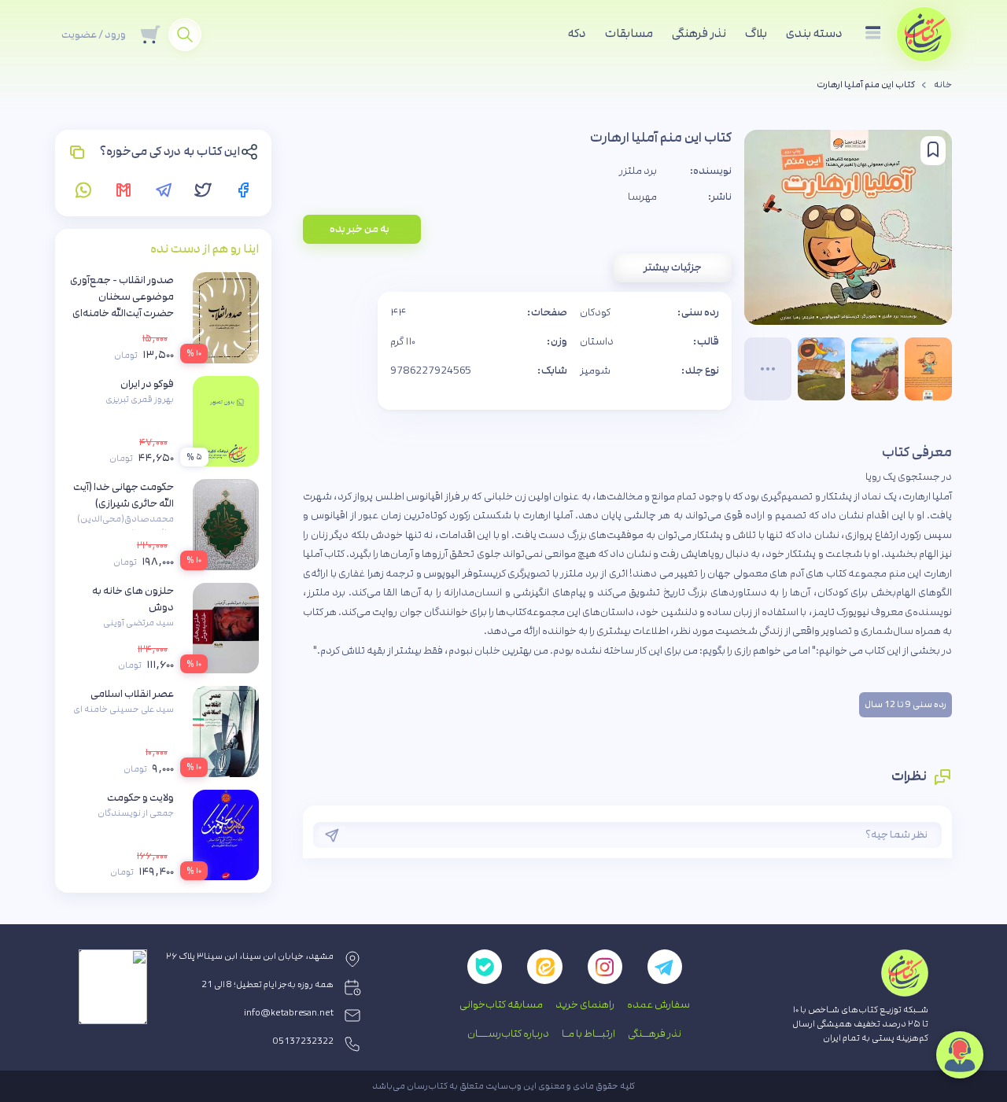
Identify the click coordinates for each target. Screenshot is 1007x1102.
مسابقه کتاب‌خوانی (501, 1004)
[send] (332, 835)
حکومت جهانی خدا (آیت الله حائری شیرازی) (123, 495)
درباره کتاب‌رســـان (508, 1033)
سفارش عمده (658, 1004)
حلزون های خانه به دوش (133, 599)
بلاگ (756, 33)
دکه (577, 33)
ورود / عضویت (93, 35)
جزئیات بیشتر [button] (673, 267)
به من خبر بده (359, 229)
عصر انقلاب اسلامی (132, 694)
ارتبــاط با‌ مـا (588, 1033)
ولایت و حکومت (140, 798)
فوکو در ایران (147, 384)
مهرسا (642, 197)
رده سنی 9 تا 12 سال (905, 704)
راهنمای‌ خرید (584, 1004)
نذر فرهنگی (699, 33)
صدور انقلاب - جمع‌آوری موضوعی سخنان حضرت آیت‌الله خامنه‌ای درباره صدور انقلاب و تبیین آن (122, 313)
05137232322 (303, 1041)
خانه (943, 85)
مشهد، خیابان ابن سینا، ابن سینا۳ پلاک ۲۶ (250, 956)
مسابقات (629, 33)
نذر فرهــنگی (654, 1033)
